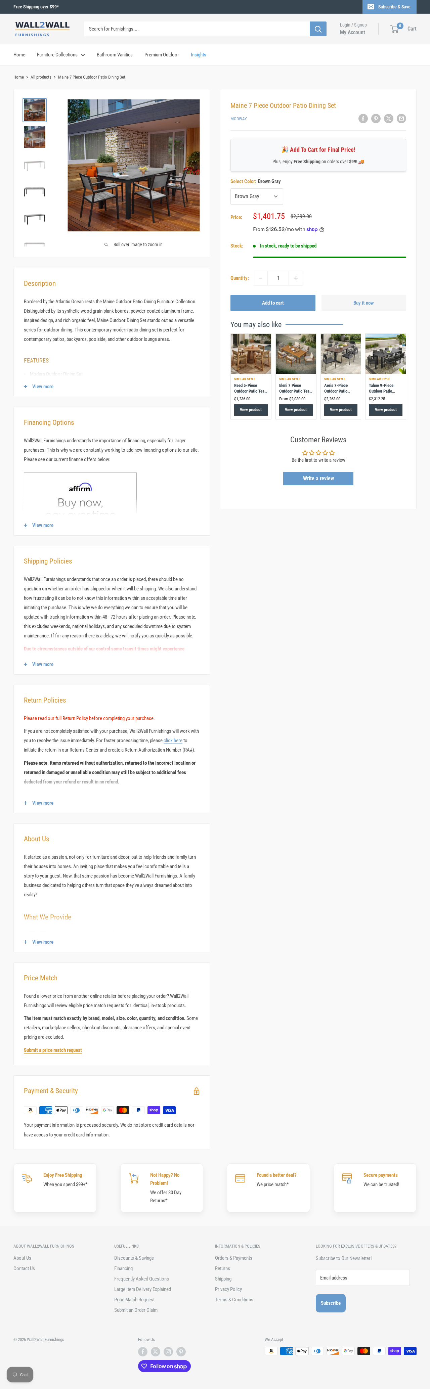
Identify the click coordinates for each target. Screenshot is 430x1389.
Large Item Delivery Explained (142, 1289)
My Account (352, 32)
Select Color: (255, 181)
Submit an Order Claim (136, 1310)
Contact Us (24, 1268)
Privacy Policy (228, 1289)
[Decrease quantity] (260, 278)
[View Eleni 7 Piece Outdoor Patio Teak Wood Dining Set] (296, 354)
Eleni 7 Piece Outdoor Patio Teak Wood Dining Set (295, 391)
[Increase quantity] (296, 278)
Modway (238, 119)
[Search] (318, 28)
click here (173, 740)
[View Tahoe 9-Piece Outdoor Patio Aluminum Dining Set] (386, 354)
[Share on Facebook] (363, 118)
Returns (222, 1268)
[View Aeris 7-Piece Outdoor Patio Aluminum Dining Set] (341, 354)
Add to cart (273, 303)
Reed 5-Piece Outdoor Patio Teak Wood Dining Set (250, 391)
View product (251, 410)
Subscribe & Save (394, 6)
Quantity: (239, 278)
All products (41, 77)
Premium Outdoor (161, 55)
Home (19, 55)
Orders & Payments (233, 1258)
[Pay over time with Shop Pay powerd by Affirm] (80, 472)
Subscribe (331, 1303)
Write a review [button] (318, 478)
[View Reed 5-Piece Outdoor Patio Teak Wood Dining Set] (251, 354)
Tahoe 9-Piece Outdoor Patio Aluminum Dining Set (383, 394)
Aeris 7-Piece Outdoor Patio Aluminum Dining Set (338, 394)
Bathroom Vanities (115, 55)
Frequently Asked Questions (141, 1279)
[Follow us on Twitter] (155, 1351)
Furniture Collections (57, 55)
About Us (22, 1258)
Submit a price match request (53, 1050)
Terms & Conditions (234, 1300)
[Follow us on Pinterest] (181, 1351)
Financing (123, 1268)
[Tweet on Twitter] (388, 118)
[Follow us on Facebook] (142, 1351)
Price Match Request (134, 1300)
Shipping (223, 1279)
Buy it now (363, 303)
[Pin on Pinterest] (376, 118)
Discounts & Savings (134, 1258)
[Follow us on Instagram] (168, 1351)
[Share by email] (401, 118)
